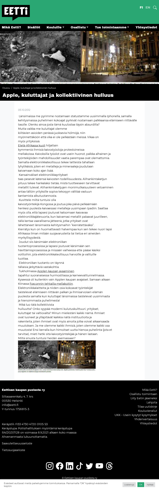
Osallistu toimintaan (143, 394)
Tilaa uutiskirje (147, 406)
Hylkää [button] (150, 484)
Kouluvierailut (147, 411)
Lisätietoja (129, 484)
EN (147, 7)
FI (141, 7)
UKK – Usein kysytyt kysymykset (136, 415)
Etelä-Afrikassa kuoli (31, 145)
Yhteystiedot (146, 27)
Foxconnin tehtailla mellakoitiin (51, 283)
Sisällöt (33, 27)
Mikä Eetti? (11, 27)
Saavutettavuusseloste (17, 443)
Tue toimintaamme (110, 27)
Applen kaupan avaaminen (55, 271)
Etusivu (6, 88)
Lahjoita (152, 402)
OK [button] (140, 484)
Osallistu (78, 27)
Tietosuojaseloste (13, 450)
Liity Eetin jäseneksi (144, 398)
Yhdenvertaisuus (145, 419)
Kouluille (54, 27)
